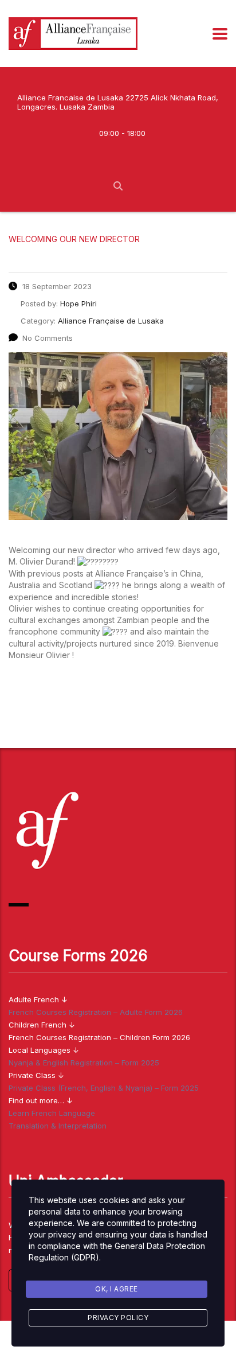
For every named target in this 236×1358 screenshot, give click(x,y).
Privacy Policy (118, 1317)
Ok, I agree (116, 1289)
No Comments (47, 338)
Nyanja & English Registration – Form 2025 (84, 1062)
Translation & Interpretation (58, 1125)
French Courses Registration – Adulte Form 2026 (96, 1012)
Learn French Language (52, 1113)
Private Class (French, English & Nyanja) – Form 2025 (104, 1087)
